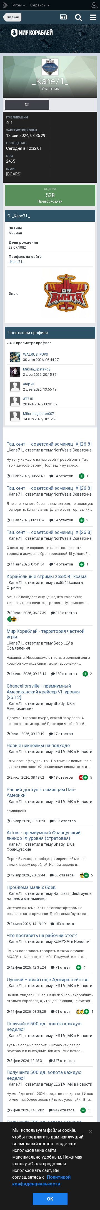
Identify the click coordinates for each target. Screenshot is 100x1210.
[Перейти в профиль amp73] (15, 386)
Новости (84, 751)
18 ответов (63, 777)
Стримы (14, 587)
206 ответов (65, 821)
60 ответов (64, 875)
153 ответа (64, 924)
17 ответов (63, 734)
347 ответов (63, 1061)
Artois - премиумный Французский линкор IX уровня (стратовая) (44, 835)
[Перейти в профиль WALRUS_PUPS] (15, 357)
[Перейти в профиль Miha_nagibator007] (15, 416)
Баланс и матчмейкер (27, 898)
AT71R (28, 399)
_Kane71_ (16, 262)
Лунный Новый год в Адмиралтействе (47, 979)
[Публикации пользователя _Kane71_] (27, 105)
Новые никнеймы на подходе (38, 745)
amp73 (28, 384)
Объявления (18, 648)
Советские (82, 450)
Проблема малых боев (31, 887)
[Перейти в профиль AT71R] (15, 401)
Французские (19, 849)
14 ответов (63, 476)
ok (50, 1199)
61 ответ (62, 1011)
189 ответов (66, 674)
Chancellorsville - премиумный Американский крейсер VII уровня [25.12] (43, 691)
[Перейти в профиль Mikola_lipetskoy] (15, 372)
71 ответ (62, 967)
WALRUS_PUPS (35, 354)
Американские (20, 708)
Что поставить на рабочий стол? (42, 935)
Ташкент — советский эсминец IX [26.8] (49, 444)
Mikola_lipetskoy (36, 369)
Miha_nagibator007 (38, 414)
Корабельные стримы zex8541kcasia (47, 576)
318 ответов (66, 613)
